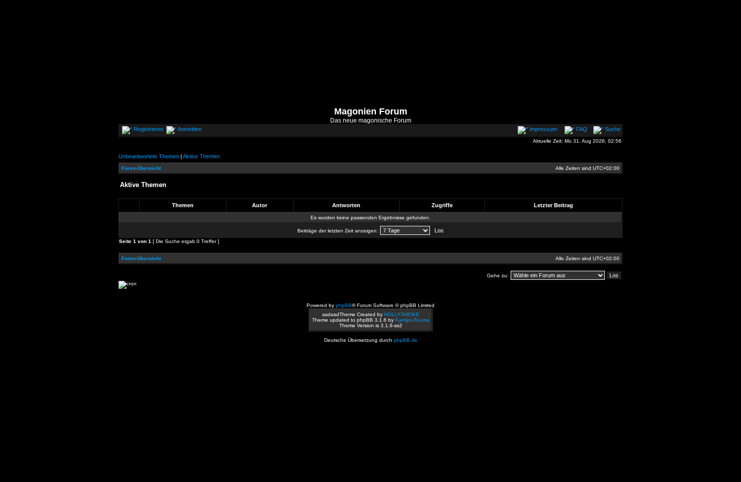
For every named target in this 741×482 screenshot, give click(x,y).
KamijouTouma (412, 320)
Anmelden (189, 129)
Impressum (542, 129)
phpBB (344, 305)
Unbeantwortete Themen (148, 156)
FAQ (581, 129)
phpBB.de (405, 340)
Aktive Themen (201, 156)
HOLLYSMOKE (401, 314)
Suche (612, 129)
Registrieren (147, 129)
